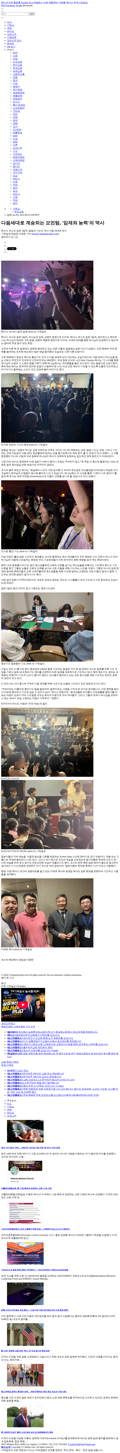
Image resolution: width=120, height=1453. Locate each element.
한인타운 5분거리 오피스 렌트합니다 (34, 1076)
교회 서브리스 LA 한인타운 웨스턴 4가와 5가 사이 (41, 1080)
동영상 (10, 43)
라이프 (10, 31)
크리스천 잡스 (14, 40)
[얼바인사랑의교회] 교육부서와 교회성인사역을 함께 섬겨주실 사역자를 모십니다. (57, 1044)
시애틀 (62, 2)
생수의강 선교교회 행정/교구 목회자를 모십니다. (40, 1038)
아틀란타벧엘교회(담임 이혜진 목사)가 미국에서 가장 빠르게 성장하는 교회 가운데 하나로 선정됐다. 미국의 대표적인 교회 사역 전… (59, 1196)
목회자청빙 (19, 157)
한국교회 (17, 68)
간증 (15, 182)
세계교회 (17, 71)
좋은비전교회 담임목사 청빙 (29, 1047)
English (24, 2)
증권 (15, 80)
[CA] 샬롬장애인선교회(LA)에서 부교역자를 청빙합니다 (44, 1041)
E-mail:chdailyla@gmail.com (81, 1444)
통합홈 (16, 2)
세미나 (16, 179)
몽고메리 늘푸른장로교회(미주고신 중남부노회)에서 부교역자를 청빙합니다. (52, 1032)
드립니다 (17, 169)
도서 (15, 126)
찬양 (15, 185)
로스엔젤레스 (36, 2)
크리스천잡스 (8, 1023)
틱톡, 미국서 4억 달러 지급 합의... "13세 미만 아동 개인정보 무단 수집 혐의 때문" (35, 1310)
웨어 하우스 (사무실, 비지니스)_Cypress (35, 1086)
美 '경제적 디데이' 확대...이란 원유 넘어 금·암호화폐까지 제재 (27, 1432)
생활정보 (17, 132)
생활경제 (17, 96)
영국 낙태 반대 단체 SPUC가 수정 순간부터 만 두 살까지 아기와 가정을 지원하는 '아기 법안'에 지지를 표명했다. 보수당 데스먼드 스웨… (58, 1155)
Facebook (10, 5)
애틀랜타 (53, 2)
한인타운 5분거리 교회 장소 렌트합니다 (35, 1073)
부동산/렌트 (7, 1065)
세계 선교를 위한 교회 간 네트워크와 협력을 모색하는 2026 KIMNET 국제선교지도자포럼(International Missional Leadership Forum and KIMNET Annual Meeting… (58, 1277)
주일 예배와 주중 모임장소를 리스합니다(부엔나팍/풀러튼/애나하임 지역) (53, 1095)
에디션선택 (7, 2)
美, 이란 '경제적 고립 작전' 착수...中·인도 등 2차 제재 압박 (25, 1351)
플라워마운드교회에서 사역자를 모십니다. (33, 1035)
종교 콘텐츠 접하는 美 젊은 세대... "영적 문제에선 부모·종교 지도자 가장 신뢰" (34, 1392)
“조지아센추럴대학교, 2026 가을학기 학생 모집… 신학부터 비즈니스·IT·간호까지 (35, 1229)
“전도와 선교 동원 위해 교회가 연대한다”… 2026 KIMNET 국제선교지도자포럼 (34, 1270)
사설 (15, 139)
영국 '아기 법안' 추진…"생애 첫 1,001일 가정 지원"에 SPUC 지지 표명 (30, 1148)
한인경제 (17, 89)
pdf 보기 (11, 46)
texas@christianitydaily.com (45, 234)
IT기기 (16, 102)
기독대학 (11, 37)
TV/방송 (17, 129)
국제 (15, 59)
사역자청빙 (19, 160)
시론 (15, 145)
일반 (15, 188)
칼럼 (15, 142)
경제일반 (17, 99)
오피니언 (11, 34)
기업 (15, 83)
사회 (15, 56)
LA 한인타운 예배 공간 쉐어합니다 (33, 1083)
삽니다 (16, 163)
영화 (15, 123)
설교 (15, 175)
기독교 (10, 25)
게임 (15, 114)
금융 (15, 77)
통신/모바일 (19, 105)
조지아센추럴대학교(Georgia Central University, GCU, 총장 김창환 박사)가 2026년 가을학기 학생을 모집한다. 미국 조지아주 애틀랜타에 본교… (59, 1236)
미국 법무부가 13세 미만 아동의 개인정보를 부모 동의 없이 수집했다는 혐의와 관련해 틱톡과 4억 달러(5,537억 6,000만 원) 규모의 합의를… (58, 1317)
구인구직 (17, 172)
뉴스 (9, 22)
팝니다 (16, 166)
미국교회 (17, 62)
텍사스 (69, 2)
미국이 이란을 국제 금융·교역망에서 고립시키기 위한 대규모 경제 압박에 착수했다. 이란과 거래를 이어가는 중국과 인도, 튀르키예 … (59, 1358)
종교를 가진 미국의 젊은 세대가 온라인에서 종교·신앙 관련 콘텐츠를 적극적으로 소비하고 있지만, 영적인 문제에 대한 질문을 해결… (59, 1399)
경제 (9, 28)
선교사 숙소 (17, 1070)
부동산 (16, 86)
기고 (15, 151)
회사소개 (6, 1447)
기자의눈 (17, 154)
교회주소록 (19, 74)
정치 (15, 53)
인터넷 (16, 111)
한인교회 (17, 65)
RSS (3, 5)
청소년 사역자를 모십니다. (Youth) (32, 1050)
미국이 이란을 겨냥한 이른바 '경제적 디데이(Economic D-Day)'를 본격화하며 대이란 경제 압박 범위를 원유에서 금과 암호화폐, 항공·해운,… (59, 1440)
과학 (15, 117)
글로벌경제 (19, 92)
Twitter (19, 5)
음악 (15, 120)
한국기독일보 (81, 2)
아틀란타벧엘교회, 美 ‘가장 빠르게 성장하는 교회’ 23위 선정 (26, 1188)
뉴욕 (45, 2)
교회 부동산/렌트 (10, 1062)
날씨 (15, 135)
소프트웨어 (19, 108)
